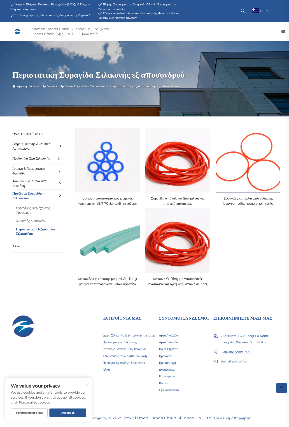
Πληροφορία (167, 376)
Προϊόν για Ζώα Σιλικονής (31, 158)
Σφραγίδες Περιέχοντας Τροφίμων (33, 210)
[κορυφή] (281, 388)
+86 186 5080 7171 (235, 352)
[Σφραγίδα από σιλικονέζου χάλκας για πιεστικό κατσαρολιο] (177, 160)
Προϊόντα (48, 86)
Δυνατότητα (167, 369)
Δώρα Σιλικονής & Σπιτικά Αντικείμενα (31, 146)
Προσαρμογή (167, 363)
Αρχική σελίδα (27, 86)
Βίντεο (163, 383)
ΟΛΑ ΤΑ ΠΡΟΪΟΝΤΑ (27, 134)
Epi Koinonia (169, 390)
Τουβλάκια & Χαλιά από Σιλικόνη (30, 183)
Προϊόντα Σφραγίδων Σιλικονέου (82, 86)
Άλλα (16, 246)
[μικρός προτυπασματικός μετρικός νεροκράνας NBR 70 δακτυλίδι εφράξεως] (107, 160)
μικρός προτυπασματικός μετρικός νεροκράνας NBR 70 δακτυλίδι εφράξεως (107, 201)
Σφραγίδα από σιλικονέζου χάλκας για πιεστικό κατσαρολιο (178, 201)
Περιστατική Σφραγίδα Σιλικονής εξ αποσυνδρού (144, 86)
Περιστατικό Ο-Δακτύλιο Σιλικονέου (35, 231)
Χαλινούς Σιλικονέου (31, 221)
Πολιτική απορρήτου (232, 418)
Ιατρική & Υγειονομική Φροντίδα (28, 170)
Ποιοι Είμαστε (168, 349)
